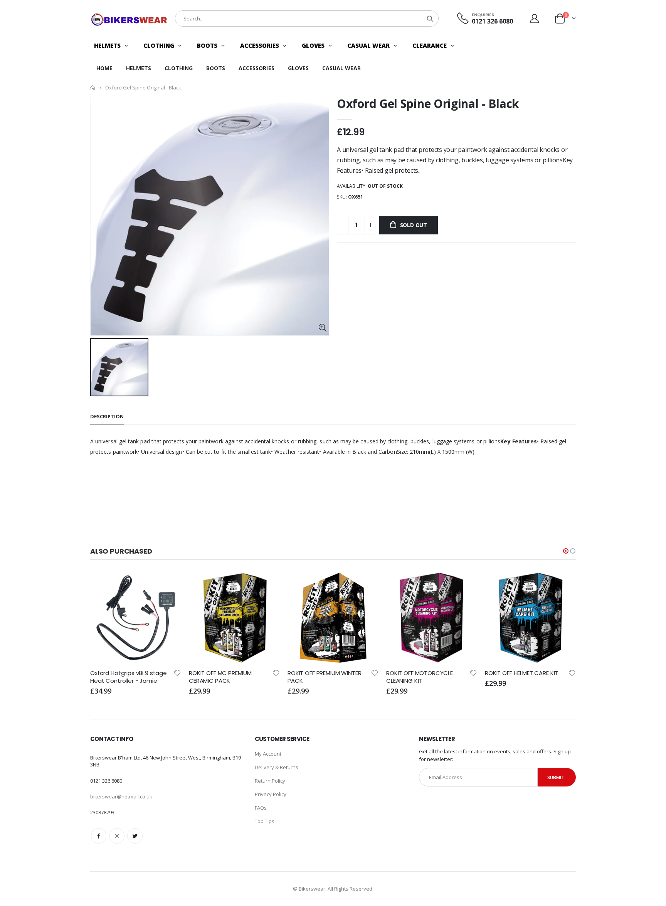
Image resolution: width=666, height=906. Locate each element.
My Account (268, 753)
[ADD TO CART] (174, 585)
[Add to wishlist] (183, 672)
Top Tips (264, 821)
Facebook (98, 836)
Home (93, 87)
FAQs (261, 807)
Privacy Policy (270, 794)
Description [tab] (107, 416)
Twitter (135, 836)
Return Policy (270, 780)
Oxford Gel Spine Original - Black (428, 103)
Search (430, 18)
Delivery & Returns (276, 767)
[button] (565, 551)
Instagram (116, 836)
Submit (555, 777)
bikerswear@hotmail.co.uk (121, 796)
